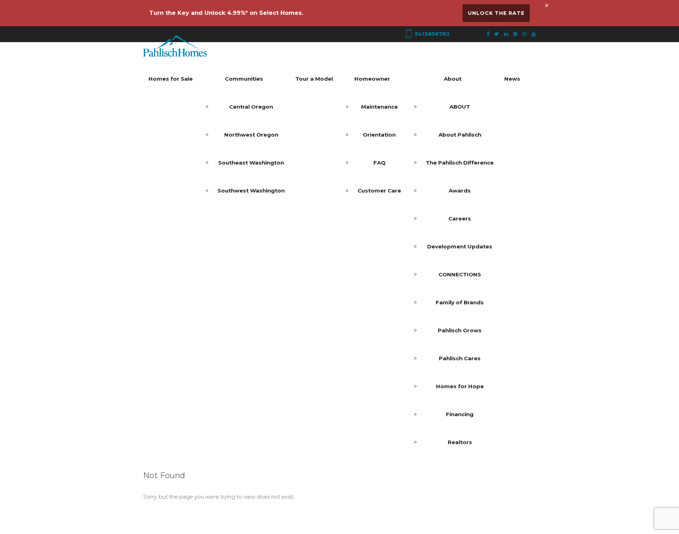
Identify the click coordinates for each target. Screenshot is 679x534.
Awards (460, 190)
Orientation (379, 134)
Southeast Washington (251, 162)
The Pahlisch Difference (460, 162)
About (453, 78)
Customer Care (379, 190)
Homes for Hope (460, 386)
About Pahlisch (460, 134)
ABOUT (459, 106)
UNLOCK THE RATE (496, 13)
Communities (244, 78)
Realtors (460, 442)
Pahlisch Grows (460, 330)
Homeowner (372, 78)
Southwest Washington (251, 190)
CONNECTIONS (460, 274)
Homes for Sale (171, 78)
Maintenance (379, 106)
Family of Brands (460, 302)
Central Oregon (251, 106)
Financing (460, 414)
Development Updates (459, 246)
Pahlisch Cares (460, 358)
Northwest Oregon (251, 134)
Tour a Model (314, 78)
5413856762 (431, 33)
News (512, 78)
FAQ (379, 162)
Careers (459, 218)
